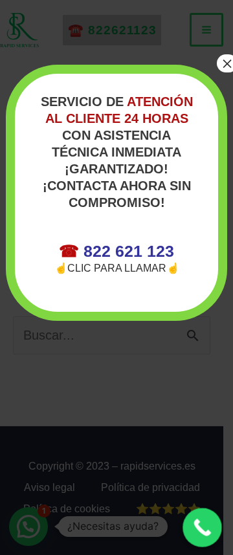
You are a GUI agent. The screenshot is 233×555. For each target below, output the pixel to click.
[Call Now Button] (202, 527)
